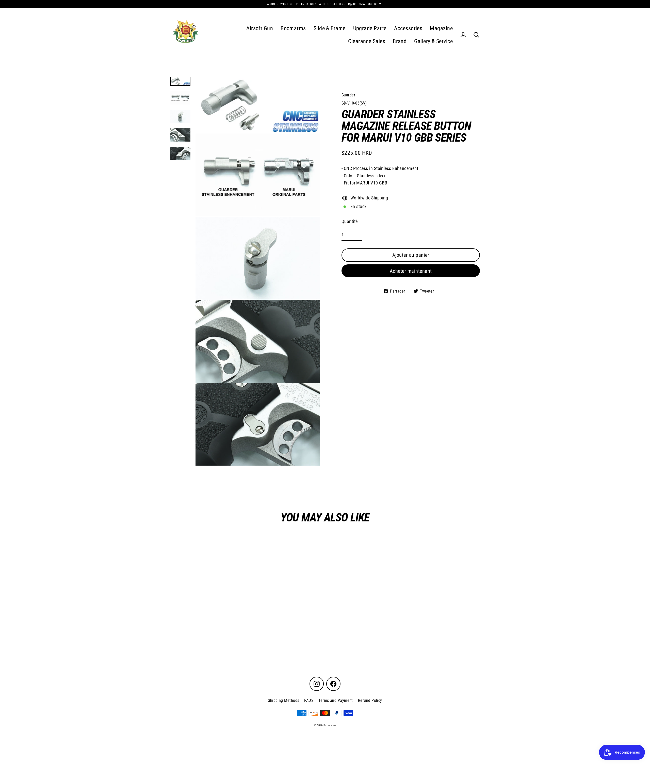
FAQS (308, 700)
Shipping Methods (283, 700)
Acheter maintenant (411, 271)
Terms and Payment (335, 700)
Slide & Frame (330, 28)
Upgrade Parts (370, 28)
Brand (400, 41)
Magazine (441, 28)
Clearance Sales (366, 41)
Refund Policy (370, 700)
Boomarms (293, 28)
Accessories (408, 28)
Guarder (348, 95)
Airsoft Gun (259, 28)
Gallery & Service (433, 41)
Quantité (350, 221)
